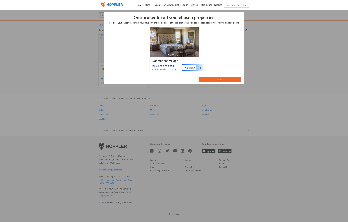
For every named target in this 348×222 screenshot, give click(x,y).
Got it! (220, 79)
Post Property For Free (237, 5)
